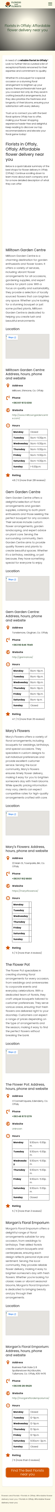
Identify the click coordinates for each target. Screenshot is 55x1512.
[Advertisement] (27, 215)
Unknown (17, 1128)
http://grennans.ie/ (22, 657)
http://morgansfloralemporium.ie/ (30, 1398)
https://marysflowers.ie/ (25, 891)
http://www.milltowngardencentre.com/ (30, 416)
